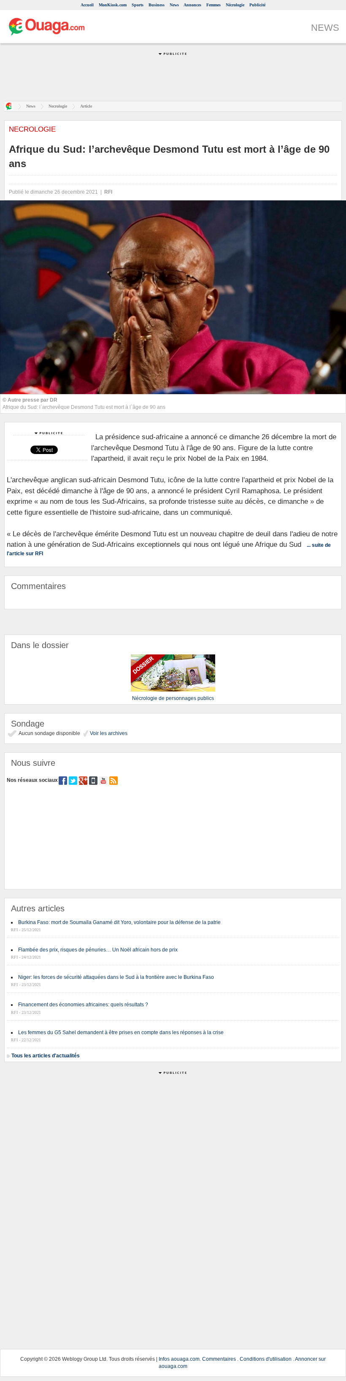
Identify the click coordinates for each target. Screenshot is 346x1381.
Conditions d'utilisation (266, 1359)
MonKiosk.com (113, 5)
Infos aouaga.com (179, 1359)
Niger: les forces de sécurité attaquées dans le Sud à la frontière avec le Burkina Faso (116, 977)
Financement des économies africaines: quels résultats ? (83, 1005)
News (174, 5)
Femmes (213, 5)
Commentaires (219, 1359)
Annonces (192, 5)
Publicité (257, 5)
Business (157, 5)
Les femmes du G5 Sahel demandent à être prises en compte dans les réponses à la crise (121, 1032)
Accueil (87, 5)
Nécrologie (235, 5)
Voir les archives (108, 733)
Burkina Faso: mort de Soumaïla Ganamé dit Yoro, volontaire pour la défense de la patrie (119, 922)
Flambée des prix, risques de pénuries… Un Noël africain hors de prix (98, 950)
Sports (137, 5)
